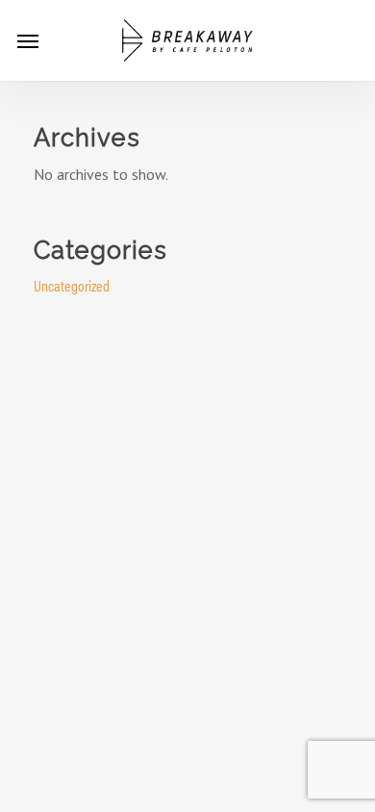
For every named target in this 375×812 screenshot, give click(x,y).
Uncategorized (72, 285)
